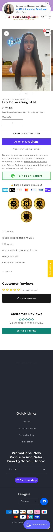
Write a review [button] (26, 330)
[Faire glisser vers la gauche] (20, 93)
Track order (26, 441)
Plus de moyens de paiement (26, 149)
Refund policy (26, 435)
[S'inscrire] (43, 469)
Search (26, 421)
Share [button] (9, 271)
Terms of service (26, 428)
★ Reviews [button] (50, 269)
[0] (47, 33)
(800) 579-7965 (28, 384)
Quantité (6, 117)
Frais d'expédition (9, 112)
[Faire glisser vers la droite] (33, 93)
